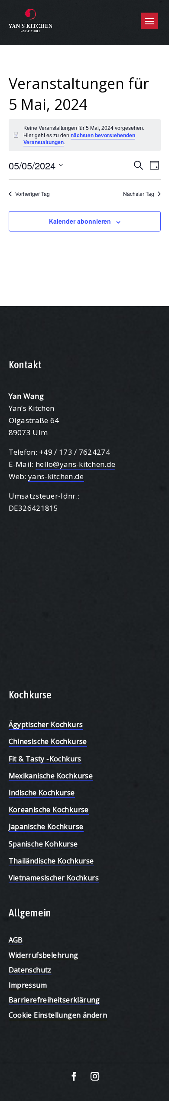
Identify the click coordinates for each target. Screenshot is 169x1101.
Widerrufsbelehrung (43, 955)
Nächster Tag (138, 193)
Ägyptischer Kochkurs (46, 724)
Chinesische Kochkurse (48, 741)
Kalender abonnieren (80, 221)
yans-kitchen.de (56, 476)
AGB (16, 940)
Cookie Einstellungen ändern (58, 1015)
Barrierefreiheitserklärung (54, 1000)
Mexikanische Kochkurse (51, 775)
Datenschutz (30, 970)
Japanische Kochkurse (46, 826)
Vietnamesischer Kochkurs (54, 878)
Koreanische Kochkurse (49, 809)
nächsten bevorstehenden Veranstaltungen (79, 138)
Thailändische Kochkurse (51, 861)
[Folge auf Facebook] (74, 1076)
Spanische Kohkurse (43, 844)
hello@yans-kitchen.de (75, 464)
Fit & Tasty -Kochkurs (45, 759)
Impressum (28, 985)
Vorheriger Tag (32, 193)
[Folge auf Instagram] (95, 1076)
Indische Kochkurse (42, 792)
